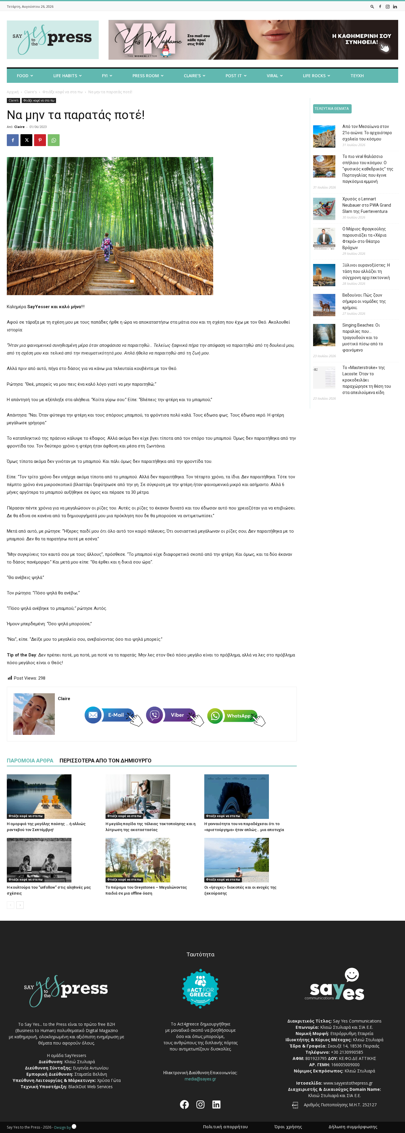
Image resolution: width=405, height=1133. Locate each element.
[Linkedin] (395, 6)
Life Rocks (314, 75)
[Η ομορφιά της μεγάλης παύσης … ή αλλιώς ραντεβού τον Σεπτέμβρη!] (53, 796)
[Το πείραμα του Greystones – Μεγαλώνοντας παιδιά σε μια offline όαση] (152, 860)
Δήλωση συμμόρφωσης (353, 1126)
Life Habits (65, 75)
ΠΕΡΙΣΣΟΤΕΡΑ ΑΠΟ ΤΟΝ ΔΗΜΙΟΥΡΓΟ (106, 760)
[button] (372, 6)
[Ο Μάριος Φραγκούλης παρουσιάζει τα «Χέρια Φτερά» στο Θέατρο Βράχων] (319, 240)
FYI (105, 75)
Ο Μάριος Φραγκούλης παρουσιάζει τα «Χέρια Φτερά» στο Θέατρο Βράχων (364, 238)
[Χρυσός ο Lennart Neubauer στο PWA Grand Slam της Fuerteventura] (319, 210)
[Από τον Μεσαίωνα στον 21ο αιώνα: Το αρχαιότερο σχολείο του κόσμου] (319, 137)
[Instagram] (387, 6)
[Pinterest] (40, 140)
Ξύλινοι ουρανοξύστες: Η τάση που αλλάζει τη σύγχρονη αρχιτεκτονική (366, 271)
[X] (26, 140)
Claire (19, 126)
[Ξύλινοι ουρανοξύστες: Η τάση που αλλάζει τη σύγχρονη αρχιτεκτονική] (319, 276)
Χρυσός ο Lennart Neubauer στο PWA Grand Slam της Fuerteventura (366, 205)
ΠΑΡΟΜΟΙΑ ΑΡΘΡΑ (30, 760)
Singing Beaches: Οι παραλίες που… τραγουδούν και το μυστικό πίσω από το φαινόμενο (362, 337)
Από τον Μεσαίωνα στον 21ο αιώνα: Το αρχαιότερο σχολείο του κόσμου (367, 132)
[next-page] (20, 905)
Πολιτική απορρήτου (225, 1126)
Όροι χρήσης (288, 1126)
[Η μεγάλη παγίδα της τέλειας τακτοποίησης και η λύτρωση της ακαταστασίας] (152, 796)
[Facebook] (380, 6)
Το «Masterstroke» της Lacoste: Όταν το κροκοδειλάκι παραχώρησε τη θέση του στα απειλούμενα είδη (366, 380)
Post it (234, 75)
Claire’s (192, 75)
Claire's (30, 91)
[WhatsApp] (54, 140)
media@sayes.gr (200, 1079)
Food (22, 75)
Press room (146, 75)
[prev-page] (10, 905)
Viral (272, 75)
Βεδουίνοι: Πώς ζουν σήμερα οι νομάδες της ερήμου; (364, 301)
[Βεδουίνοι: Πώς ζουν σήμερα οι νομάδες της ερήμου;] (319, 306)
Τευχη (357, 75)
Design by (63, 1127)
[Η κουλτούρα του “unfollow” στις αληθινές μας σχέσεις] (53, 860)
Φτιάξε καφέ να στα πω (62, 91)
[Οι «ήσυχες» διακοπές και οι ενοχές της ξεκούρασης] (250, 860)
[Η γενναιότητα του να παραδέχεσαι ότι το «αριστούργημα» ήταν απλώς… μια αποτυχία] (250, 796)
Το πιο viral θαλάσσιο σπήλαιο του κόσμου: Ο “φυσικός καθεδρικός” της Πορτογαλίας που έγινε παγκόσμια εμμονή (367, 169)
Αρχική (13, 91)
